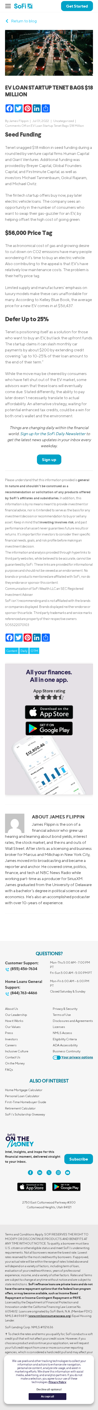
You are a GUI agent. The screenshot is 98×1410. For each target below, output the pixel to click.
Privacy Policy (57, 1382)
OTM (34, 651)
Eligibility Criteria (65, 1039)
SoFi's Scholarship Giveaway (25, 1114)
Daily (24, 651)
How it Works (14, 1021)
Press (9, 1033)
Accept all (47, 1396)
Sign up (49, 459)
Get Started (77, 6)
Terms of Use (62, 1015)
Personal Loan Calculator (22, 1096)
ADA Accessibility (65, 1045)
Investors (11, 1039)
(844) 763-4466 (23, 992)
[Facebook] (30, 1172)
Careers (11, 1045)
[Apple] (31, 1190)
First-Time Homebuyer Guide (25, 1102)
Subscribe (78, 1159)
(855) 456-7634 (23, 968)
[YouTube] (67, 1172)
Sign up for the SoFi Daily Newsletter (52, 433)
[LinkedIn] (39, 1172)
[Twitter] (49, 1172)
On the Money (15, 1063)
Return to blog (24, 21)
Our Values (13, 1027)
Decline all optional (48, 1389)
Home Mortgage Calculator (23, 1090)
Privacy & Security (65, 1009)
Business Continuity (66, 1051)
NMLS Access (62, 1033)
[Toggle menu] (9, 6)
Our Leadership (16, 1015)
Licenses (59, 1027)
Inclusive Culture (16, 1051)
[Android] (66, 1190)
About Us (11, 1009)
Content (11, 651)
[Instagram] (58, 1172)
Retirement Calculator (20, 1108)
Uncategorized (63, 121)
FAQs (9, 1069)
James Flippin (19, 121)
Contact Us (12, 1057)
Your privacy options (77, 1057)
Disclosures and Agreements (73, 1021)
